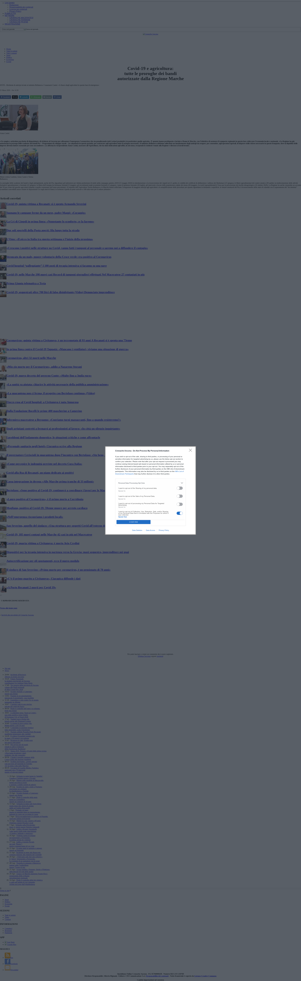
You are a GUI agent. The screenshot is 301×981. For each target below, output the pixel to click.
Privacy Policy (164, 530)
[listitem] (150, 483)
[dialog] (150, 490)
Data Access (150, 530)
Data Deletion (137, 530)
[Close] (191, 451)
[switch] (180, 488)
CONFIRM (133, 522)
